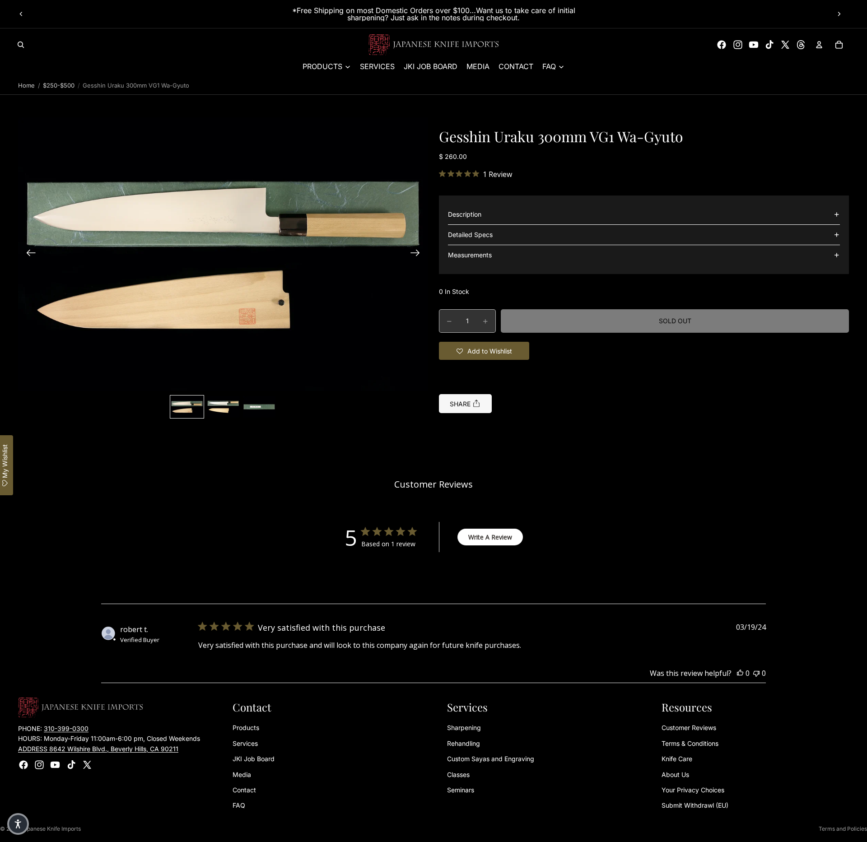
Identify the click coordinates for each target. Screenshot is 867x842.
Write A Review (490, 537)
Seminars (460, 790)
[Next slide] (839, 14)
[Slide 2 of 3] (223, 407)
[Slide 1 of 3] (187, 407)
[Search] (21, 45)
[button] (223, 254)
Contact (244, 790)
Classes (458, 774)
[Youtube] (753, 44)
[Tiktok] (769, 44)
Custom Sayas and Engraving (490, 759)
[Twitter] (785, 44)
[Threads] (801, 44)
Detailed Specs (470, 234)
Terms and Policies (843, 828)
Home (26, 85)
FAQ (239, 805)
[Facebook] (721, 44)
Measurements (470, 255)
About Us (675, 774)
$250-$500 (59, 85)
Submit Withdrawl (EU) (695, 805)
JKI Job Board (254, 759)
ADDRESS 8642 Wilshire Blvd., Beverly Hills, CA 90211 (98, 749)
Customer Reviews (689, 728)
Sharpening (464, 728)
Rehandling (463, 743)
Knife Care (677, 759)
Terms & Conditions (690, 743)
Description (464, 214)
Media (242, 774)
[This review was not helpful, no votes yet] (756, 673)
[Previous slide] (21, 14)
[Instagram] (737, 44)
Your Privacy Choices (693, 790)
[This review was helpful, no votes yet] (740, 673)
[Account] (819, 45)
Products (246, 728)
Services (245, 743)
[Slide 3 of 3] (259, 407)
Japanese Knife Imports (51, 828)
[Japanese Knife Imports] (433, 44)
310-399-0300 (66, 728)
